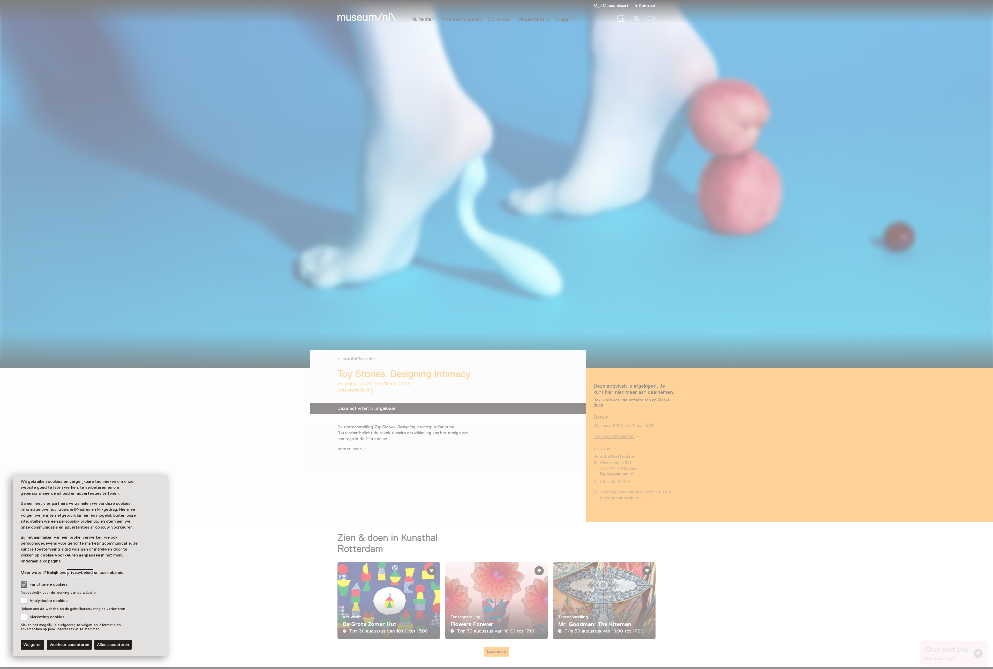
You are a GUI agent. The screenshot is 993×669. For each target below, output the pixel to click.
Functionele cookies (48, 584)
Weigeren (32, 644)
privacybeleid (80, 572)
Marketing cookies (46, 617)
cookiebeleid (112, 572)
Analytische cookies (48, 600)
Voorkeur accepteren (69, 644)
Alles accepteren (113, 644)
